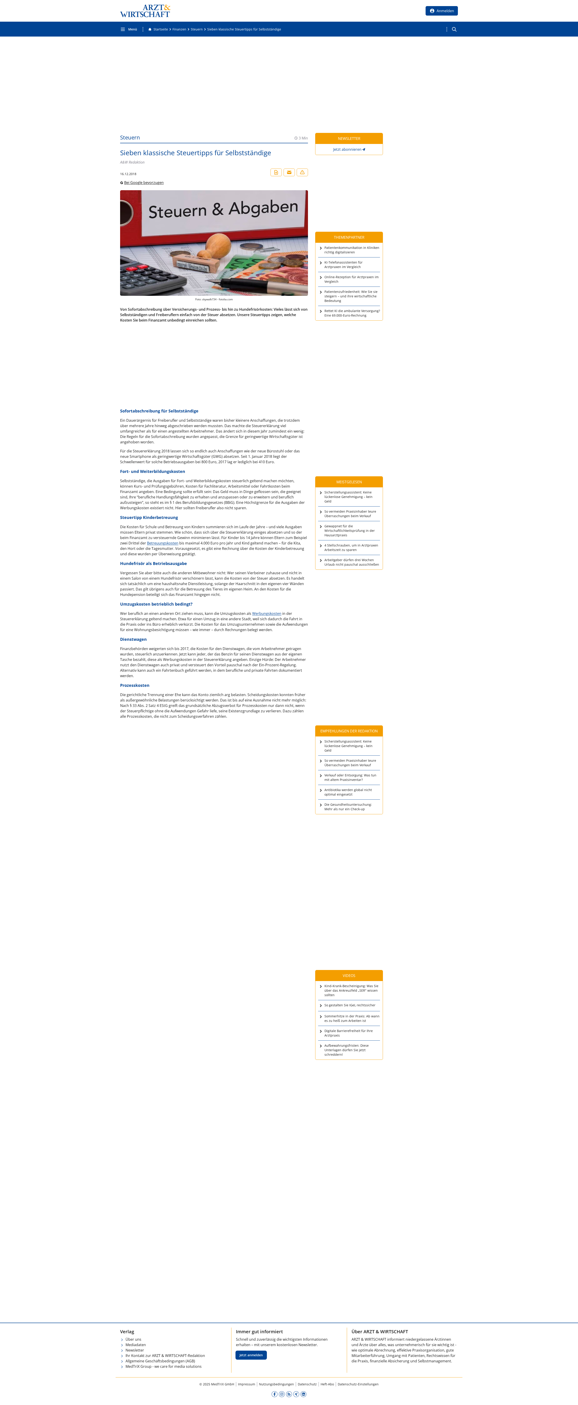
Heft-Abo (327, 1384)
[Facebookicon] (274, 1394)
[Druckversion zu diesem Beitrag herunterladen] (276, 172)
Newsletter (135, 1350)
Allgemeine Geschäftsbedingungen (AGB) (160, 1361)
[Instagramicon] (281, 1394)
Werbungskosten (266, 613)
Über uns (133, 1339)
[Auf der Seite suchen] (454, 29)
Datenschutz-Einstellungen (358, 1384)
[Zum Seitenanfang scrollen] (569, 1396)
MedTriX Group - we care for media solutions (164, 1366)
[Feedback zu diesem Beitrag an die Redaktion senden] (302, 172)
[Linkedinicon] (303, 1394)
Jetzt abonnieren (347, 149)
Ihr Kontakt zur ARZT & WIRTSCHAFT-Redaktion (165, 1355)
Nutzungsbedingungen (276, 1384)
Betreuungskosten (162, 543)
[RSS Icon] (289, 1394)
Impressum (246, 1384)
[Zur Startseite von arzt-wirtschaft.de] (145, 11)
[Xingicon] (296, 1394)
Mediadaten (136, 1344)
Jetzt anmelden (251, 1355)
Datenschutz (307, 1384)
